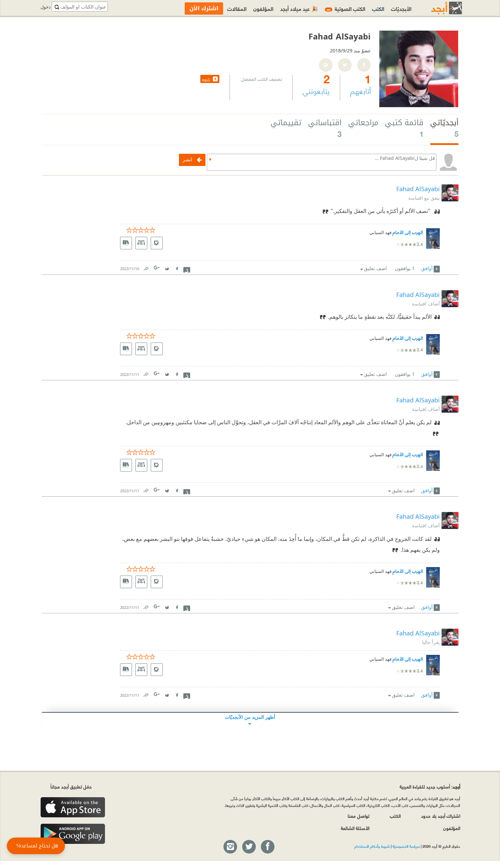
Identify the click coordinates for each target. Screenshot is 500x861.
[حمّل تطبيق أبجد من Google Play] (72, 834)
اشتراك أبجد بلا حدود (440, 815)
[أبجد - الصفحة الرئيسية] (438, 8)
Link (145, 267)
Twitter (167, 267)
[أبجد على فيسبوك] (267, 847)
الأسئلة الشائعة (355, 828)
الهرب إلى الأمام (408, 232)
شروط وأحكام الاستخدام (372, 846)
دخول (45, 7)
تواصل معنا (358, 815)
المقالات (237, 8)
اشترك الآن (203, 8)
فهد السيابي (380, 232)
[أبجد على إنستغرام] (230, 847)
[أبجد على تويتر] (248, 847)
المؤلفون (263, 8)
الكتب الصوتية (346, 8)
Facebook (177, 267)
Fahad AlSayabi (418, 189)
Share (186, 269)
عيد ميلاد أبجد (299, 8)
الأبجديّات (401, 8)
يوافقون (405, 268)
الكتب (378, 8)
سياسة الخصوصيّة (406, 846)
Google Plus (157, 267)
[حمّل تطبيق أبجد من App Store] (72, 807)
